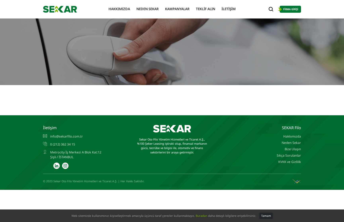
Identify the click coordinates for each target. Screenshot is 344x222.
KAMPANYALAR (177, 9)
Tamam (266, 216)
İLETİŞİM (229, 9)
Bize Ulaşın (293, 149)
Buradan (201, 216)
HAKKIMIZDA (119, 9)
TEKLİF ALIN (205, 9)
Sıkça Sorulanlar (289, 155)
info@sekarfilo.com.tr (66, 136)
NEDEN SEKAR (147, 9)
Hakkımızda (292, 136)
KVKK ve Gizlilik (289, 162)
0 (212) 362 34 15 (62, 144)
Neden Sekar (291, 143)
